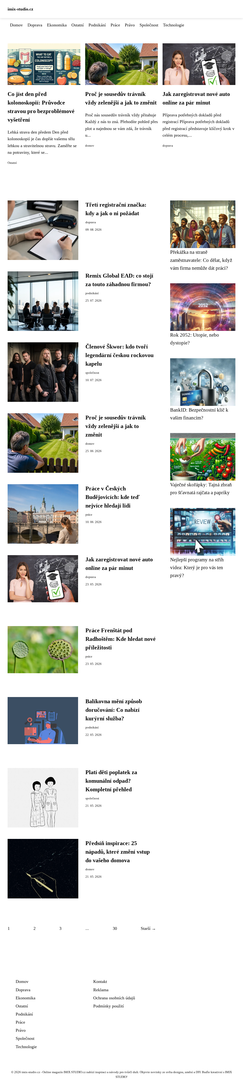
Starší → (148, 928)
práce (88, 514)
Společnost (149, 25)
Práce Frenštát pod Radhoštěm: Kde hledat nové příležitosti (120, 639)
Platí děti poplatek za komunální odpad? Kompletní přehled (111, 780)
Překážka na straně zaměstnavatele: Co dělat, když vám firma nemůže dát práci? (201, 260)
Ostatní (77, 25)
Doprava (35, 25)
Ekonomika (57, 25)
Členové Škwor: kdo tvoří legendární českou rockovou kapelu (119, 355)
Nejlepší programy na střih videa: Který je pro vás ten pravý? (197, 567)
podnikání (92, 293)
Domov (16, 25)
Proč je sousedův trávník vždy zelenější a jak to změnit (115, 426)
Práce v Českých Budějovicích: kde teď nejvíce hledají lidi (112, 497)
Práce (115, 25)
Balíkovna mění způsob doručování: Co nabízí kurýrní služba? (113, 710)
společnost (92, 372)
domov (89, 145)
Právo (130, 25)
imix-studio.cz (20, 9)
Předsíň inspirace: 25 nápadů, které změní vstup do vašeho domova (117, 851)
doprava (168, 145)
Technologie (173, 25)
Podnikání (97, 25)
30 (115, 928)
